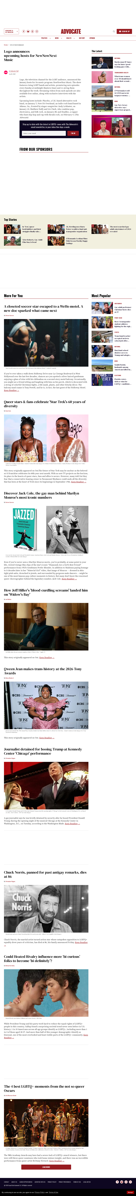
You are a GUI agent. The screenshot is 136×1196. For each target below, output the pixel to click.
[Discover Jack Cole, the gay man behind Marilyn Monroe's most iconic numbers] (46, 530)
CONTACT (6, 1182)
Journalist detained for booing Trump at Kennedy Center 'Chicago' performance (43, 751)
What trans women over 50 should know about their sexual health (123, 80)
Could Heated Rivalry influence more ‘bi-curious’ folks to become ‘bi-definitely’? (42, 958)
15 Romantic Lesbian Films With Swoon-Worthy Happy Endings (77, 241)
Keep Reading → (11, 390)
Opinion (92, 38)
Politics (44, 38)
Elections (117, 375)
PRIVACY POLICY (52, 1182)
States (116, 332)
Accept (130, 1192)
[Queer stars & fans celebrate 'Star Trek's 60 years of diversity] (46, 438)
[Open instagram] (36, 31)
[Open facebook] (23, 31)
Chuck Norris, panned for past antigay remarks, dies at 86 (45, 874)
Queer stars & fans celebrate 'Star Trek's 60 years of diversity (44, 403)
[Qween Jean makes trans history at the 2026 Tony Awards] (46, 705)
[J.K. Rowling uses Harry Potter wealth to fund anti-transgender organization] (56, 229)
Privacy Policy (40, 1192)
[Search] (114, 31)
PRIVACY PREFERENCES (65, 1182)
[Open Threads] (32, 31)
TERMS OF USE (77, 1182)
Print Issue (118, 318)
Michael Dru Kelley (10, 965)
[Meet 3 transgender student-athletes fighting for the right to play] (102, 322)
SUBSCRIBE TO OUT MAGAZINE (9, 31)
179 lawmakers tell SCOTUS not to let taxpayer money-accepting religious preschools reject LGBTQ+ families (122, 96)
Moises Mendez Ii (10, 678)
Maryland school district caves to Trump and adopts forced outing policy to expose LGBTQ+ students (122, 356)
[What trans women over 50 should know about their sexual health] (102, 77)
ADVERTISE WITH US (40, 1182)
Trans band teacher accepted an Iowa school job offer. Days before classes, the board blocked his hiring (122, 342)
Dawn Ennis (8, 411)
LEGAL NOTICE (87, 1182)
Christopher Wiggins (10, 758)
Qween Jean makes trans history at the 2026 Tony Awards (43, 671)
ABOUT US (14, 1182)
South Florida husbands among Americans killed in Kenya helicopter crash (122, 370)
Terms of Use (53, 1192)
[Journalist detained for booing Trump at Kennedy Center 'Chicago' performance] (46, 785)
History (82, 38)
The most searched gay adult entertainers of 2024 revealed (120, 229)
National (117, 58)
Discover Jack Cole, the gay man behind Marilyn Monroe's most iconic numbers (41, 495)
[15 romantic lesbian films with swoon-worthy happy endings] (56, 241)
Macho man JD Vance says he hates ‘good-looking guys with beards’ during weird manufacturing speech (123, 68)
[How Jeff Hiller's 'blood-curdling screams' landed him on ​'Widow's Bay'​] (46, 627)
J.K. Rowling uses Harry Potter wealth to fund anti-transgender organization (76, 229)
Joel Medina (8, 599)
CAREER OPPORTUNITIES (25, 1182)
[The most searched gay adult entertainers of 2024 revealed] (99, 229)
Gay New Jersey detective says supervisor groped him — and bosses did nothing (123, 110)
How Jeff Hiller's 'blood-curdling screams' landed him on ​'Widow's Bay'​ (46, 592)
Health (68, 38)
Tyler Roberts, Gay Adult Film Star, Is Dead (32, 241)
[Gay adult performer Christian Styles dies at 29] (102, 308)
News (57, 38)
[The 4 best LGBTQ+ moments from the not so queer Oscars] (46, 1123)
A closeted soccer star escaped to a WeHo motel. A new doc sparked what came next (43, 308)
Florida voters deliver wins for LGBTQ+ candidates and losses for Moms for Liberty (122, 384)
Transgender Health (121, 73)
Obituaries (118, 304)
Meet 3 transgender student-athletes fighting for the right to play (122, 325)
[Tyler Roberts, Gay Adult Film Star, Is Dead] (12, 241)
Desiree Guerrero (10, 315)
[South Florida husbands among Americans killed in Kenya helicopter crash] (102, 365)
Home (6, 45)
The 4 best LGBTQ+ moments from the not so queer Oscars (44, 1088)
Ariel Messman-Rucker (11, 1095)
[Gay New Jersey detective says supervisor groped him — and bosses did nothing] (102, 106)
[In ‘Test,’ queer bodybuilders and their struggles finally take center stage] (12, 229)
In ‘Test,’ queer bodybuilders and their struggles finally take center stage (31, 230)
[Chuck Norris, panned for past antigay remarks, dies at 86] (46, 909)
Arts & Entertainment (17, 45)
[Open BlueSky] (28, 31)
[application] (112, 126)
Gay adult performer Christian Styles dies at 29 (122, 309)
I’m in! (73, 133)
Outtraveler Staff (14, 71)
